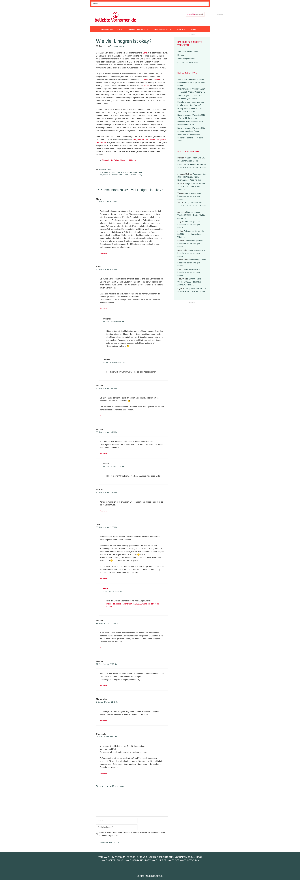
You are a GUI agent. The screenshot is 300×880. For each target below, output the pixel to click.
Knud (105, 589)
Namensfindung (161, 29)
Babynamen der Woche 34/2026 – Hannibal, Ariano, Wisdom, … (191, 186)
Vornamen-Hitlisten (110, 29)
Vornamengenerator (186, 59)
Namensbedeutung (112, 860)
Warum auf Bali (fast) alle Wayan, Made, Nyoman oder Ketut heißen (191, 177)
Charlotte (144, 80)
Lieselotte (157, 80)
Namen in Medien (105, 170)
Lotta (145, 53)
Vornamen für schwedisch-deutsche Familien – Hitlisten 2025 (190, 138)
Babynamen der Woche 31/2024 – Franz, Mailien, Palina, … (191, 167)
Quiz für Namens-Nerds (187, 62)
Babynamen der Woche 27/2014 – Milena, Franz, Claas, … (121, 175)
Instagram (193, 860)
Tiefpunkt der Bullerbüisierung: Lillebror (119, 160)
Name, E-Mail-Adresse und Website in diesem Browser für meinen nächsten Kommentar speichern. (132, 834)
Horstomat (182, 55)
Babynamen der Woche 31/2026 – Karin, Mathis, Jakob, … (191, 215)
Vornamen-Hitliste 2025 (187, 51)
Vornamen (104, 857)
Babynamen (151, 860)
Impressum (118, 857)
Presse (131, 857)
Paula (146, 86)
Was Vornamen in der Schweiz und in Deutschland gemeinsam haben (191, 82)
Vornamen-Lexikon (136, 29)
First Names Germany (173, 860)
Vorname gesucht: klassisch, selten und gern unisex (189, 196)
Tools (180, 29)
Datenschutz (145, 857)
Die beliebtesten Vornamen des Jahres (177, 857)
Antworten (103, 253)
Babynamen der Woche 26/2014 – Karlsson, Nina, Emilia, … (122, 172)
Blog (193, 29)
